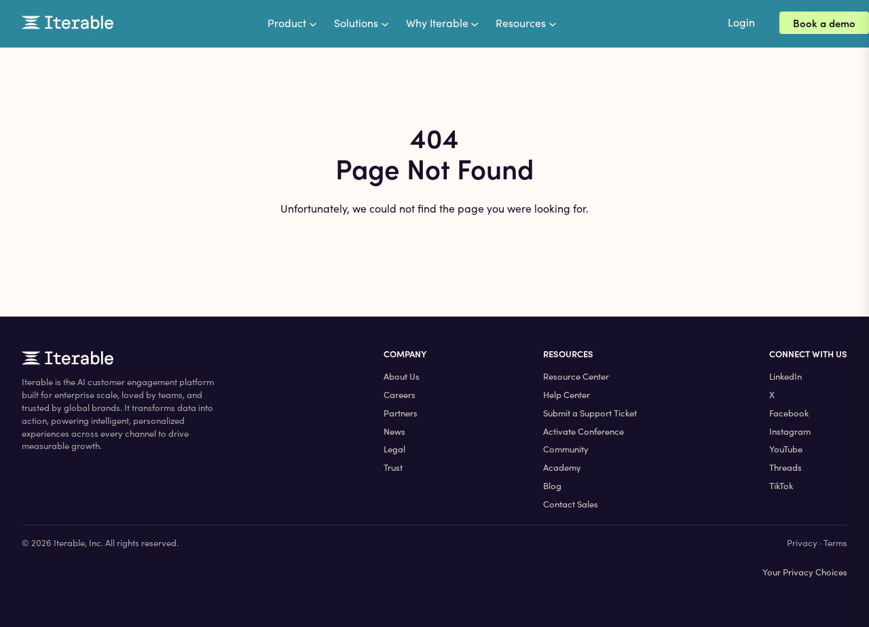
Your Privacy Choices (804, 572)
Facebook (789, 413)
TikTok (781, 486)
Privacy (802, 543)
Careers (399, 395)
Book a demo (824, 23)
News (394, 431)
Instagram (790, 431)
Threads (785, 467)
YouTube (785, 449)
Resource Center (576, 376)
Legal (394, 449)
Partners (401, 413)
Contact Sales (570, 504)
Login (741, 22)
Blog (552, 486)
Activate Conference (583, 431)
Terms (835, 543)
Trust (393, 467)
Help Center (566, 395)
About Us (402, 376)
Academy (562, 467)
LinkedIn (785, 376)
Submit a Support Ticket (590, 413)
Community (566, 449)
